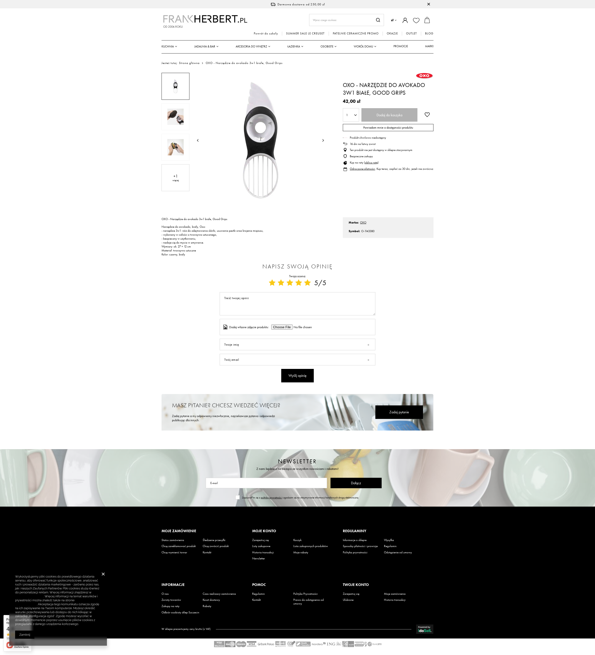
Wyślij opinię (297, 375)
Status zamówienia (173, 540)
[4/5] (298, 282)
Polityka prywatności (355, 552)
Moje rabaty (300, 552)
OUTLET (411, 33)
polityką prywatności (271, 497)
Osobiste (327, 46)
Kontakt (207, 552)
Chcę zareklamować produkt (179, 546)
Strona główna (189, 63)
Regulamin (390, 546)
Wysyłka (389, 540)
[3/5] (290, 282)
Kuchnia (168, 46)
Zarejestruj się (260, 540)
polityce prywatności (29, 596)
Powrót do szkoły (266, 33)
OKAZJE (392, 33)
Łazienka (294, 46)
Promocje (400, 46)
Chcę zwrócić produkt (216, 546)
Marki (429, 46)
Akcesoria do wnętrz (251, 46)
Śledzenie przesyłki (214, 540)
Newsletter (297, 461)
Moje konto (264, 531)
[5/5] (307, 282)
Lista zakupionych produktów (310, 546)
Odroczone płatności (362, 169)
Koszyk (297, 540)
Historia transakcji (263, 552)
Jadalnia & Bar (204, 46)
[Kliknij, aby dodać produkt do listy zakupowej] (427, 114)
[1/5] (272, 282)
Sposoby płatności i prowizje (360, 546)
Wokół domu (363, 46)
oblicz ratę (371, 162)
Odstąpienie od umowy (398, 552)
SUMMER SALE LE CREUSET (305, 33)
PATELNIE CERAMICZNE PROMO (356, 33)
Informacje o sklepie (355, 540)
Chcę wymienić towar (174, 552)
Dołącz (356, 483)
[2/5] (281, 282)
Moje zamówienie (179, 531)
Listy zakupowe (261, 546)
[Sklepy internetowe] (424, 629)
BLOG (429, 33)
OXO (363, 222)
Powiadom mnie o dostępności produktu (388, 127)
